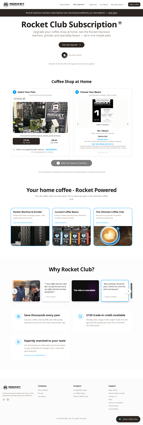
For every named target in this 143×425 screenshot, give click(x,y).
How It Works (65, 4)
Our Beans (104, 4)
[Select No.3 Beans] (101, 152)
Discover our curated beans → (35, 355)
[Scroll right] (128, 291)
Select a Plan (134, 4)
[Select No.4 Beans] (103, 152)
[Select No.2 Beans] (100, 152)
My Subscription (117, 4)
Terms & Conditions (116, 403)
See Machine (18, 99)
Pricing (40, 393)
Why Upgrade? (78, 4)
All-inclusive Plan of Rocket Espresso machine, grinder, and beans (40, 136)
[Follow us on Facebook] (4, 399)
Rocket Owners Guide (117, 393)
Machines (93, 4)
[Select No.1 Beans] (98, 152)
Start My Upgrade (69, 45)
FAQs (110, 399)
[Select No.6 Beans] (107, 152)
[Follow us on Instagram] (8, 399)
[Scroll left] (14, 291)
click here (112, 12)
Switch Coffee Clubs (80, 396)
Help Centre (113, 390)
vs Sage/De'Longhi (80, 390)
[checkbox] (14, 150)
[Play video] (64, 55)
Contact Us (113, 396)
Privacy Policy (114, 406)
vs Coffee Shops (79, 393)
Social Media (113, 409)
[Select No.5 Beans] (105, 152)
